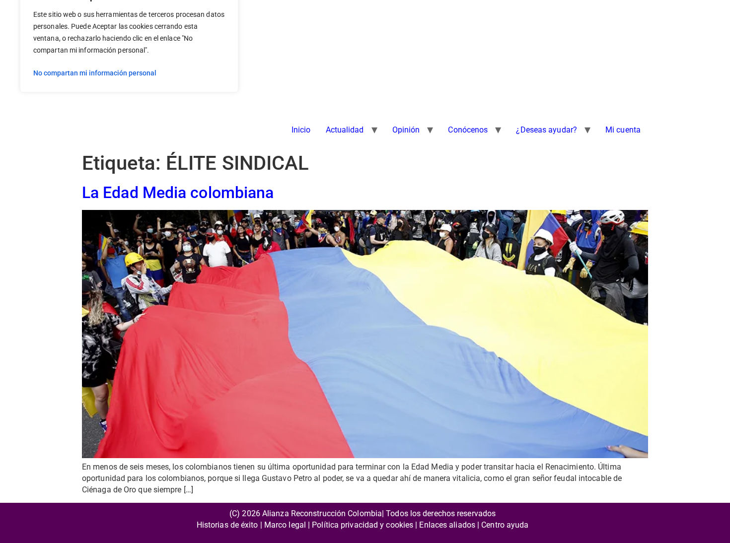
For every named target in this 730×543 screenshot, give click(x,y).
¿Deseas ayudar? (546, 130)
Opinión (406, 130)
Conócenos (468, 130)
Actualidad (345, 130)
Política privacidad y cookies (362, 525)
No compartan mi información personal (94, 73)
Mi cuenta (623, 130)
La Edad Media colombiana (178, 192)
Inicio (301, 130)
